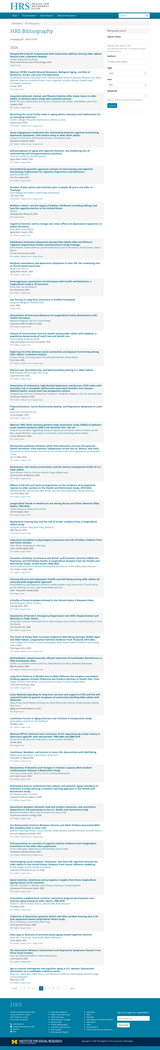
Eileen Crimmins (30, 794)
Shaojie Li (49, 527)
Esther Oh (14, 101)
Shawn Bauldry (60, 830)
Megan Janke (16, 755)
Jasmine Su (43, 621)
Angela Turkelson (18, 681)
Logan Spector (38, 433)
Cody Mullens (80, 101)
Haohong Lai (22, 921)
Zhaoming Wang (65, 433)
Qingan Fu (74, 393)
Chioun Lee (25, 937)
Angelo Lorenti (24, 867)
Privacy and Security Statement (99, 1029)
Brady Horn (28, 566)
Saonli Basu (51, 433)
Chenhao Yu (25, 885)
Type (109, 67)
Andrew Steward (38, 156)
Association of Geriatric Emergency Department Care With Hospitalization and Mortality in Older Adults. (54, 617)
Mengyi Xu (25, 302)
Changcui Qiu (26, 773)
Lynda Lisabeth (55, 739)
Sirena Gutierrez (46, 451)
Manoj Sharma (37, 812)
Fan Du (83, 393)
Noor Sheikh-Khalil (29, 101)
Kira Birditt (32, 681)
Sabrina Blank (16, 339)
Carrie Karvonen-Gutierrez (57, 974)
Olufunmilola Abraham (42, 138)
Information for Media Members (100, 1019)
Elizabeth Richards (76, 830)
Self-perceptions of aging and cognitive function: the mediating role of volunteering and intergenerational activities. (50, 152)
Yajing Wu (14, 527)
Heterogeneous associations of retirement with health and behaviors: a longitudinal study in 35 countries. (50, 283)
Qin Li (12, 921)
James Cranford (63, 681)
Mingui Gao (15, 268)
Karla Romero (31, 451)
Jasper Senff (41, 77)
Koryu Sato (15, 287)
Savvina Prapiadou (72, 77)
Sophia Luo (15, 663)
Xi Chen (98, 621)
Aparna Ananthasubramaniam (50, 357)
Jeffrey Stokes (30, 372)
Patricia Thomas (44, 830)
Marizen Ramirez (86, 490)
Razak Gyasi (54, 192)
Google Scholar (15, 65)
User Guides (56, 1029)
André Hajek (41, 192)
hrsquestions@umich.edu (23, 1026)
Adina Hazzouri (89, 566)
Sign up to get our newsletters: (133, 1012)
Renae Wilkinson (18, 584)
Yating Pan (63, 393)
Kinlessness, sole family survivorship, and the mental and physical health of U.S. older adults (55, 468)
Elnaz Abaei (15, 229)
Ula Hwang (15, 624)
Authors (111, 56)
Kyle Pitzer (29, 721)
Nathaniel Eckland (28, 955)
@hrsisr (16, 1029)
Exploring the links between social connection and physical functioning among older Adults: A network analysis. (54, 353)
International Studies (59, 1032)
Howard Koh (77, 584)
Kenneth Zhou (37, 302)
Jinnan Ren (15, 412)
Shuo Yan (14, 955)
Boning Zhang (30, 59)
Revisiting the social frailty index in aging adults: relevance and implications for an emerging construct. (55, 115)
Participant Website (59, 1012)
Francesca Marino (40, 472)
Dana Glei (14, 937)
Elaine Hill (54, 702)
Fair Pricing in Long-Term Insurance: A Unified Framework (42, 299)
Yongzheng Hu (29, 545)
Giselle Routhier (83, 702)
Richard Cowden (49, 584)
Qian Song (43, 372)
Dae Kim (33, 320)
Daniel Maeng (28, 702)
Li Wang (53, 773)
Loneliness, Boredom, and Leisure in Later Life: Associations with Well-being (53, 752)
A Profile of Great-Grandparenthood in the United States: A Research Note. (52, 600)
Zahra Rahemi (16, 247)
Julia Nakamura (33, 584)
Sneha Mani (25, 974)
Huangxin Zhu (16, 393)
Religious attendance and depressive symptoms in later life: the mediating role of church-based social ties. (55, 264)
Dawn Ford (49, 812)
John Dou (42, 663)
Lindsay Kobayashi (18, 977)
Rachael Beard (41, 721)
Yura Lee (14, 156)
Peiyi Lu (38, 903)
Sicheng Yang (40, 393)
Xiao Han (14, 885)
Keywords (112, 91)
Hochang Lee (42, 702)
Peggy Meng (37, 430)
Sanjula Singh (86, 80)
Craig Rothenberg (85, 621)
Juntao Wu (34, 921)
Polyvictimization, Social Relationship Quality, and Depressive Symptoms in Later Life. (56, 408)
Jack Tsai (58, 587)
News (88, 1014)
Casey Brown (38, 937)
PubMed (16, 107)
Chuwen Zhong (17, 357)
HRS (14, 1031)
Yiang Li (13, 211)
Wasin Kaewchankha (66, 642)
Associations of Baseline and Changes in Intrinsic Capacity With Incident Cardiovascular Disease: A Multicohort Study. (51, 769)
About (14, 15)
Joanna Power (61, 849)
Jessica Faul (61, 812)
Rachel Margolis (17, 603)
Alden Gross (38, 974)
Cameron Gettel (29, 621)
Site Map (90, 1017)
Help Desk (90, 1012)
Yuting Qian (15, 621)
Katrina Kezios (27, 903)
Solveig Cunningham (42, 867)
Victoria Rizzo (40, 509)
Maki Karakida (16, 372)
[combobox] (119, 62)
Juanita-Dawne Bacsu (50, 247)
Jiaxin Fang (39, 527)
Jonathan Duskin (37, 80)
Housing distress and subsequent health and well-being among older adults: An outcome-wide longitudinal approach (55, 580)
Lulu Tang (14, 773)
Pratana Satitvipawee (46, 642)
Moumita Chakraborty (37, 739)
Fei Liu (45, 773)
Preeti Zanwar (86, 247)
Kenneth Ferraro (29, 412)
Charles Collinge (17, 119)
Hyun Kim (55, 490)
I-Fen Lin (27, 472)
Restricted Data (57, 1017)
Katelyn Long (64, 584)
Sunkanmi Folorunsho (20, 138)
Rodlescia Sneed (31, 339)
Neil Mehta (69, 739)
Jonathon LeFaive (30, 663)
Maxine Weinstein (53, 937)
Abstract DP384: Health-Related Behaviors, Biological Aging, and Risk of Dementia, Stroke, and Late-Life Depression (50, 73)
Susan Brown (16, 472)
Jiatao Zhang (46, 885)
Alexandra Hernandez (62, 101)
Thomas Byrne (91, 584)
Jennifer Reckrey (67, 702)
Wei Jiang (41, 545)
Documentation (28, 15)
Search (112, 105)
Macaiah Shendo (59, 566)
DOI (11, 89)
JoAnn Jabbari (16, 721)
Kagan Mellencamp (59, 472)
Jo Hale (13, 867)
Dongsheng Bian (72, 885)
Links (88, 1024)
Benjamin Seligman (19, 320)
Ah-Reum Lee (61, 451)
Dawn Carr (24, 174)
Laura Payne (40, 755)
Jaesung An (28, 755)
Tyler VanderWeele (44, 587)
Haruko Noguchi (29, 287)
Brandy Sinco (45, 101)
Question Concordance (60, 1027)
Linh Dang (30, 357)
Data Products (46, 15)
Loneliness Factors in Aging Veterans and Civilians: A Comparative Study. (51, 718)
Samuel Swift (16, 566)
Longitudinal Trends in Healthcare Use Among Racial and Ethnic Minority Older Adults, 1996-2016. (55, 505)
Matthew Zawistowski (82, 663)
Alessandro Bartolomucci (38, 119)
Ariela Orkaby (44, 320)
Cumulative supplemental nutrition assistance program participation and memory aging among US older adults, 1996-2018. (52, 899)
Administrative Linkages (61, 1019)
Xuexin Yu (14, 903)
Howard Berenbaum (47, 955)
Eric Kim (31, 587)
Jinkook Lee (84, 451)
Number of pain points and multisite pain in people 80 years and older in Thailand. (51, 189)
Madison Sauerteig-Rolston (23, 830)
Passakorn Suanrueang (88, 642)
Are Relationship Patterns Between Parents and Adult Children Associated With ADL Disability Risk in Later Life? (55, 826)
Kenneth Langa (91, 974)
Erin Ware (66, 663)
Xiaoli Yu (38, 773)
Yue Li (17, 705)
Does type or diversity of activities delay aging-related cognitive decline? (51, 934)
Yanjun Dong (16, 509)
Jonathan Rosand (71, 80)
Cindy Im (14, 430)
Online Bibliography (59, 1024)
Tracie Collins (74, 566)
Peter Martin (28, 229)
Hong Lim (14, 302)
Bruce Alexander (69, 490)
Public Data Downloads (60, 1014)
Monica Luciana (58, 119)
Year (109, 79)
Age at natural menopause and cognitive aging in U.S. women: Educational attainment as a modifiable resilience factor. (52, 970)
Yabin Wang (15, 545)
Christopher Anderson (20, 83)
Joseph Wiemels (23, 433)
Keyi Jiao (36, 885)
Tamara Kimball (55, 77)
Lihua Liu (28, 393)
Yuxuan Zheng (16, 59)
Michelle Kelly (48, 849)
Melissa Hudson (83, 430)
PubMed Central (26, 126)
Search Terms (114, 36)
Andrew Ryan (33, 490)
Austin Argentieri (54, 80)
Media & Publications (66, 15)
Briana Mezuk (71, 357)
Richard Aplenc (81, 433)
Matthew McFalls (18, 490)
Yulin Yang (73, 451)
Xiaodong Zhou (95, 393)
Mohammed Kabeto (19, 812)
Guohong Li (58, 885)
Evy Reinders (16, 77)
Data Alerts (91, 1022)
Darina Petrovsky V (70, 247)
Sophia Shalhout (32, 247)
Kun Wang (28, 509)
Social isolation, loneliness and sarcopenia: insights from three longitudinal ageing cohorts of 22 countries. (53, 881)
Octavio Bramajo (18, 739)
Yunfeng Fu (52, 393)
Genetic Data (56, 1022)
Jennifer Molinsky (18, 587)
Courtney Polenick (47, 681)
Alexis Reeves (77, 974)
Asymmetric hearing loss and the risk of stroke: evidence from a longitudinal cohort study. (53, 523)
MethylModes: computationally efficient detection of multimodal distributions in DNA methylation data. (56, 659)
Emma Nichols (17, 451)
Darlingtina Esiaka (62, 138)
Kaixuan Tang (26, 527)
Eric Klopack (15, 794)
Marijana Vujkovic (52, 430)
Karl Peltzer (29, 192)
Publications (17, 23)
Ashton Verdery (33, 603)
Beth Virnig (45, 490)
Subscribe (123, 1025)
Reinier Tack (28, 77)
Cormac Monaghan (19, 849)
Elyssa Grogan (55, 621)
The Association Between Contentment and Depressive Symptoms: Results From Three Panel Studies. (55, 951)
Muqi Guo (14, 974)
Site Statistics (92, 1027)
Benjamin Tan (88, 77)
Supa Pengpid (16, 192)
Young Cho (24, 156)
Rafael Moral (35, 849)
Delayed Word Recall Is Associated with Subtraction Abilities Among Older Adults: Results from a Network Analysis (56, 55)
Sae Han (14, 174)
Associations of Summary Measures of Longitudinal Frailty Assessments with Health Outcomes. (53, 317)
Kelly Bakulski (54, 663)
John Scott (92, 101)
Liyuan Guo (52, 755)
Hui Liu (25, 268)
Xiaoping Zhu (64, 773)
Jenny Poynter (67, 430)
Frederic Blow (78, 681)
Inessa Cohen (70, 621)
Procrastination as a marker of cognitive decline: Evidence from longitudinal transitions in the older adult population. (53, 845)
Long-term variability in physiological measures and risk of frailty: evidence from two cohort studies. (56, 541)
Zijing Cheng (16, 702)
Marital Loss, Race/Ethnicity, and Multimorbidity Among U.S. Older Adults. (52, 370)
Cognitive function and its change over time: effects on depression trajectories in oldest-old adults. (56, 225)
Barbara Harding (43, 566)
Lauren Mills (24, 430)
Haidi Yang (45, 921)
